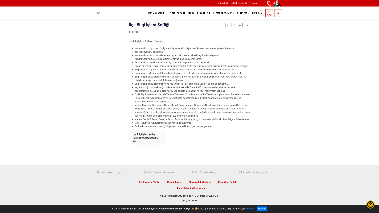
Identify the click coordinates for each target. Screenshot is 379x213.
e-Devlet (221, 3)
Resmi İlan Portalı (227, 182)
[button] (240, 25)
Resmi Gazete (174, 182)
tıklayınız (250, 208)
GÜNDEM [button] (242, 13)
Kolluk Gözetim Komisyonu (191, 188)
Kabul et (262, 209)
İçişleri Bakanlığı (237, 3)
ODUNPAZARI (177, 13)
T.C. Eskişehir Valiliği (149, 182)
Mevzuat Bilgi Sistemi (200, 182)
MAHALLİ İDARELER (199, 13)
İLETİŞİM (257, 13)
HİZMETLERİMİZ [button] (222, 13)
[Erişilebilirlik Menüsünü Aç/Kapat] (370, 204)
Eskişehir (253, 3)
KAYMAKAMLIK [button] (156, 13)
